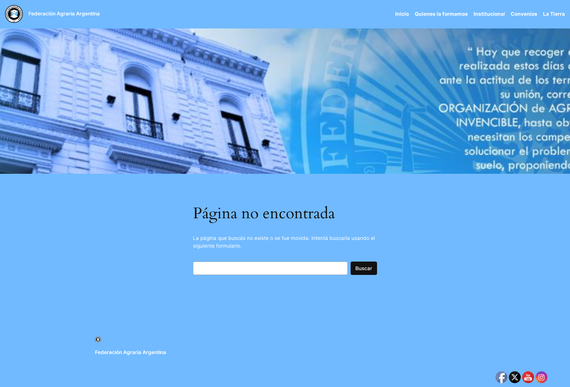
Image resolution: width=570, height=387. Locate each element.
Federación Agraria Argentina (64, 14)
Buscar (363, 268)
